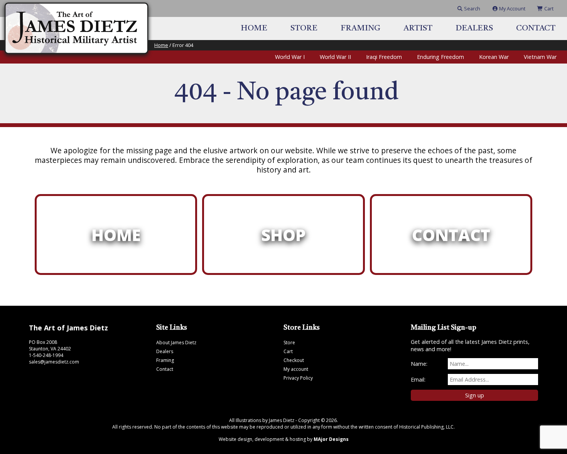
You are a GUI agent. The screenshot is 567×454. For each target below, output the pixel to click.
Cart (548, 8)
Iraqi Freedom (384, 56)
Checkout (294, 360)
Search (471, 8)
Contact (535, 28)
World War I (290, 56)
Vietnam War (540, 56)
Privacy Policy (298, 378)
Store (303, 28)
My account (296, 369)
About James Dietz (176, 342)
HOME (116, 235)
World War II (335, 56)
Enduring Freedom (440, 56)
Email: (418, 379)
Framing (360, 28)
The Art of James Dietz (68, 327)
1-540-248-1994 (46, 355)
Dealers (474, 28)
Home (254, 28)
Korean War (494, 56)
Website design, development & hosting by (284, 439)
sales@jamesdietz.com (54, 362)
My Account (511, 8)
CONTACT (451, 235)
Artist (417, 28)
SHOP (283, 235)
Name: (419, 363)
